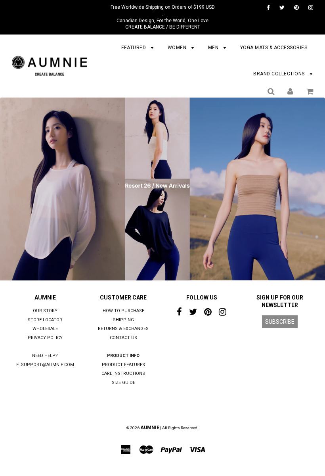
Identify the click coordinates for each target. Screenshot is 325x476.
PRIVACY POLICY (45, 337)
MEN (214, 47)
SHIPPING (123, 319)
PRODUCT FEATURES (123, 364)
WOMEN (178, 47)
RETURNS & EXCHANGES (123, 328)
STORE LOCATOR (45, 319)
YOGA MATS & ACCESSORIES (274, 47)
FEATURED (134, 47)
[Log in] (290, 91)
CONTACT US (123, 337)
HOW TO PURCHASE (123, 310)
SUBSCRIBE (279, 322)
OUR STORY (45, 310)
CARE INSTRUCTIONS (123, 373)
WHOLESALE (45, 328)
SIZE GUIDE (123, 382)
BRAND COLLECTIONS (279, 74)
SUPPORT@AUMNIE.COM (47, 364)
